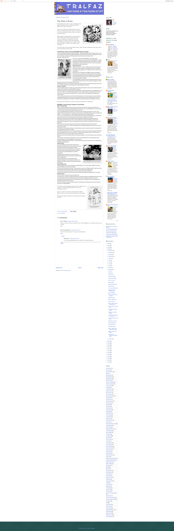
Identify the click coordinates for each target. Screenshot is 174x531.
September (110, 256)
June (109, 261)
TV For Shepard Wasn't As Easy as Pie (115, 47)
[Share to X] (73, 211)
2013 (108, 358)
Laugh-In (107, 456)
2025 (108, 245)
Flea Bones (110, 273)
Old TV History (110, 44)
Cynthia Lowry (109, 390)
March (109, 267)
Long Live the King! (111, 80)
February (110, 269)
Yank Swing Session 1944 (115, 163)
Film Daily (108, 404)
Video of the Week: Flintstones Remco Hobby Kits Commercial (115, 121)
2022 (108, 341)
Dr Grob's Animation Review (111, 229)
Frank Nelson (108, 408)
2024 (108, 247)
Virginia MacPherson (110, 509)
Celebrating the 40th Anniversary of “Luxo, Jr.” (112, 137)
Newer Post (59, 267)
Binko (107, 373)
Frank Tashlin (108, 409)
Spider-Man (108, 486)
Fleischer (108, 406)
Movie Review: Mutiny (114, 148)
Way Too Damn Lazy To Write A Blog (112, 107)
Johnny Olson (108, 449)
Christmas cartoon (109, 383)
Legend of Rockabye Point (111, 458)
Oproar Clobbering (111, 292)
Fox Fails (110, 271)
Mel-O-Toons (108, 465)
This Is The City (111, 280)
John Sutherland (109, 446)
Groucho (107, 422)
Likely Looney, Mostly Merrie (111, 234)
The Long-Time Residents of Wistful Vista (112, 335)
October (110, 254)
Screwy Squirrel (109, 480)
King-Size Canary (109, 454)
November (110, 252)
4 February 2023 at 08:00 (72, 221)
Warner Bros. (62, 213)
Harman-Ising (108, 430)
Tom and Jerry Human (110, 497)
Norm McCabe (109, 470)
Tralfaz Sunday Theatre (110, 499)
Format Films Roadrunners (111, 232)
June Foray (108, 451)
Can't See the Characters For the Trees (113, 316)
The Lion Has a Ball (112, 278)
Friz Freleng (108, 415)
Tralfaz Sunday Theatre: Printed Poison (113, 304)
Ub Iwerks (108, 501)
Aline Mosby (108, 368)
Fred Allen (108, 411)
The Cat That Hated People (111, 493)
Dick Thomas (108, 392)
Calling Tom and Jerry (112, 320)
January (110, 338)
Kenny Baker (108, 453)
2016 (108, 352)
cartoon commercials (110, 382)
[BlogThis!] (72, 211)
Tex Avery (108, 491)
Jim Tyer (107, 441)
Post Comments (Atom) (66, 270)
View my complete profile (114, 23)
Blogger (93, 528)
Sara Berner (108, 479)
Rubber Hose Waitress (112, 284)
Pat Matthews (108, 472)
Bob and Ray (108, 375)
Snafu (107, 482)
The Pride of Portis (112, 326)
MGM (107, 467)
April (109, 265)
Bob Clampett (108, 376)
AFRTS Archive (110, 161)
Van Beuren (108, 504)
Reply (61, 226)
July (109, 260)
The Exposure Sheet (111, 117)
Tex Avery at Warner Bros (111, 230)
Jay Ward (108, 437)
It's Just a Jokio (111, 301)
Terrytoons (108, 489)
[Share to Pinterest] (75, 211)
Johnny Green (111, 274)
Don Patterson (109, 394)
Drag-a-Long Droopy (110, 395)
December (110, 250)
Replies (63, 236)
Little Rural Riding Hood (110, 460)
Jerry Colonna (108, 439)
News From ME (110, 79)
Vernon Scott (108, 508)
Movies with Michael (111, 145)
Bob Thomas (108, 380)
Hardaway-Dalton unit (110, 428)
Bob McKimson (109, 378)
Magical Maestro (109, 461)
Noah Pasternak (110, 176)
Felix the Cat (108, 402)
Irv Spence (108, 434)
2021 (108, 343)
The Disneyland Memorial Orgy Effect (115, 179)
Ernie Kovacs (108, 399)
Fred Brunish (108, 413)
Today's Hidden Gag (112, 299)
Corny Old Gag (111, 286)
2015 (108, 354)
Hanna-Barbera (109, 425)
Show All (117, 220)
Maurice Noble (109, 463)
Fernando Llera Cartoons (110, 91)
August (110, 258)
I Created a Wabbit (112, 276)
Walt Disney (108, 511)
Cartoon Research (111, 135)
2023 (108, 249)
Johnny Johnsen (109, 447)
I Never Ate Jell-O (111, 324)
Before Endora (111, 282)
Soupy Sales (108, 484)
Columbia (108, 387)
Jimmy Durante (109, 442)
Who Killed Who (109, 516)
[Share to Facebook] (74, 211)
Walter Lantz (108, 513)
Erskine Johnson (109, 401)
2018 (108, 348)
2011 (108, 362)
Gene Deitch (108, 416)
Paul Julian (108, 474)
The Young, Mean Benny (113, 288)
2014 (108, 356)
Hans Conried (108, 427)
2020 (108, 345)
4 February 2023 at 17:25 (75, 230)
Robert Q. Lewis (109, 477)
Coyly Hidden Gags (112, 322)
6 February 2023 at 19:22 (74, 238)
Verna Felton (108, 506)
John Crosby (108, 444)
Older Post (100, 267)
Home (79, 267)
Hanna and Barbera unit (110, 423)
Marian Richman (111, 297)
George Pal (108, 418)
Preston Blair (108, 475)
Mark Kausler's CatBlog (112, 192)
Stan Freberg (108, 487)
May (109, 263)
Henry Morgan (109, 432)
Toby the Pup (108, 495)
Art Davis (108, 370)
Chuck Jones (108, 385)
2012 (108, 360)
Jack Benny (108, 435)
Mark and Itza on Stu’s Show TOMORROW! (111, 194)
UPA (107, 502)
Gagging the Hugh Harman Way (111, 290)
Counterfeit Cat (109, 389)
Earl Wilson (108, 397)
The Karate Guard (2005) (115, 208)
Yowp (62, 211)
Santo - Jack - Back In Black (115, 110)
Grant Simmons (109, 420)
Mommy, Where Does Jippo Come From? (112, 329)
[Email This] (70, 211)
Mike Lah (108, 468)
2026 (108, 243)
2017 (108, 350)
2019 (108, 346)
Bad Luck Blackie (109, 371)
